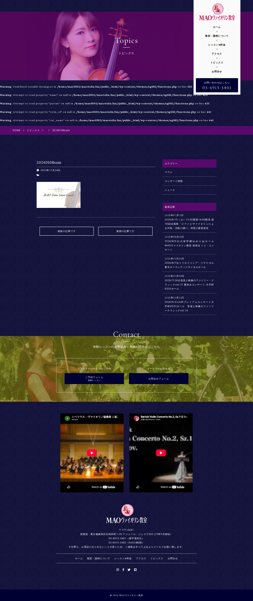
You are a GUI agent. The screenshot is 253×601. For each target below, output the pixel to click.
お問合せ (217, 71)
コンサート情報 (174, 181)
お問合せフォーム (158, 378)
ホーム (217, 27)
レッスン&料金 (217, 44)
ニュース (170, 190)
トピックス (217, 62)
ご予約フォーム (94, 379)
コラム (168, 172)
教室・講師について (216, 35)
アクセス (217, 53)
